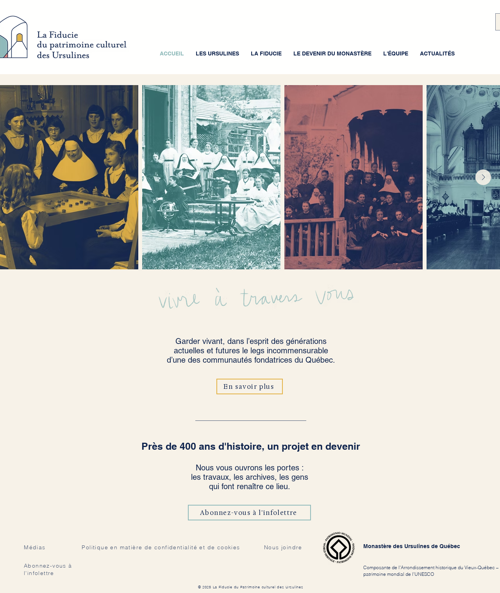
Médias (34, 547)
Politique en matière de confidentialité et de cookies (161, 547)
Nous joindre (283, 547)
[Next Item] (483, 177)
